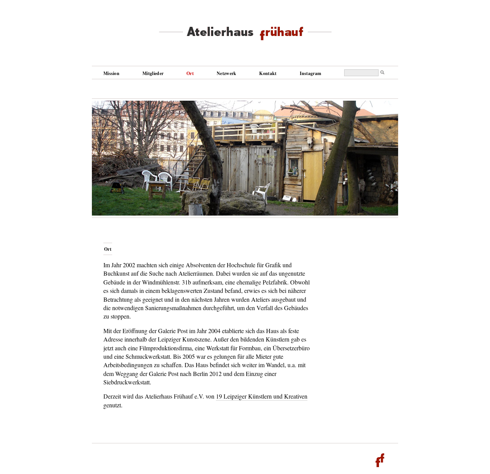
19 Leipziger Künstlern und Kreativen (261, 396)
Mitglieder (152, 73)
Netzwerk (226, 73)
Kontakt (267, 73)
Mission (111, 73)
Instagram (311, 73)
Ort (190, 73)
